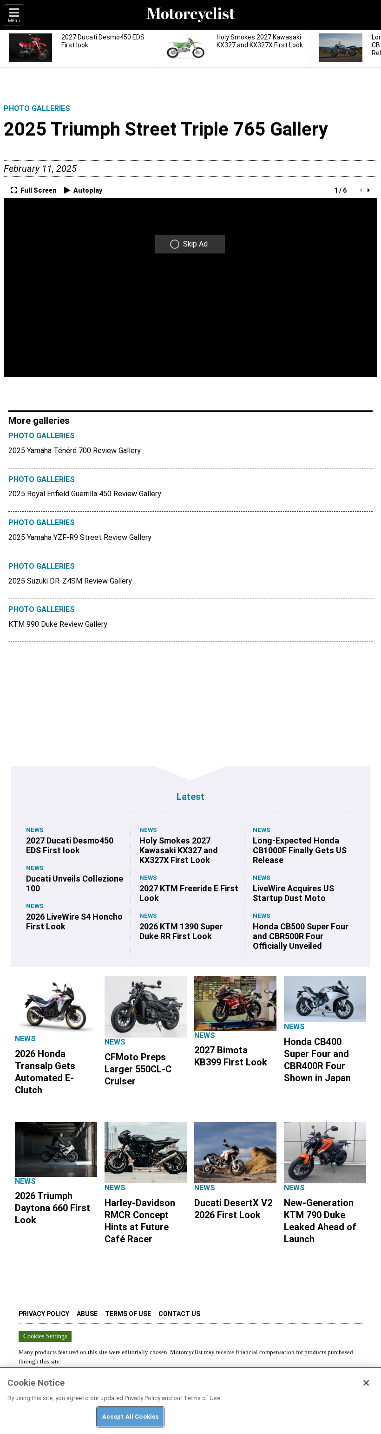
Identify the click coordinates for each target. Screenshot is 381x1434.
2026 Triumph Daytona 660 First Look (52, 1208)
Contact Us (179, 1313)
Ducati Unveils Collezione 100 (74, 883)
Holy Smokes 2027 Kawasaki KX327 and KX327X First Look (178, 850)
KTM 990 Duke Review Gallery (57, 624)
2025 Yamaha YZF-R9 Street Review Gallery (79, 537)
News (35, 829)
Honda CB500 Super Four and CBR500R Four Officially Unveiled (300, 936)
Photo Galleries (37, 108)
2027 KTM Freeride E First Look (188, 893)
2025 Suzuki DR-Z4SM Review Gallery (70, 581)
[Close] (366, 1383)
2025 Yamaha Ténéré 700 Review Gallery (74, 450)
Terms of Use (128, 1313)
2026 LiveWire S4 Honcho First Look (74, 921)
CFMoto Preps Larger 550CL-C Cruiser (138, 1069)
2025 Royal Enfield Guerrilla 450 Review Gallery (84, 493)
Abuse (87, 1313)
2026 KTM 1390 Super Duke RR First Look (181, 931)
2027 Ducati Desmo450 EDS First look (69, 845)
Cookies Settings (45, 1336)
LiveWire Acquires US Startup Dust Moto (293, 893)
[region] (190, 1400)
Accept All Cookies (130, 1416)
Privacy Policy (44, 1313)
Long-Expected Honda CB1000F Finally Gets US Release (300, 850)
